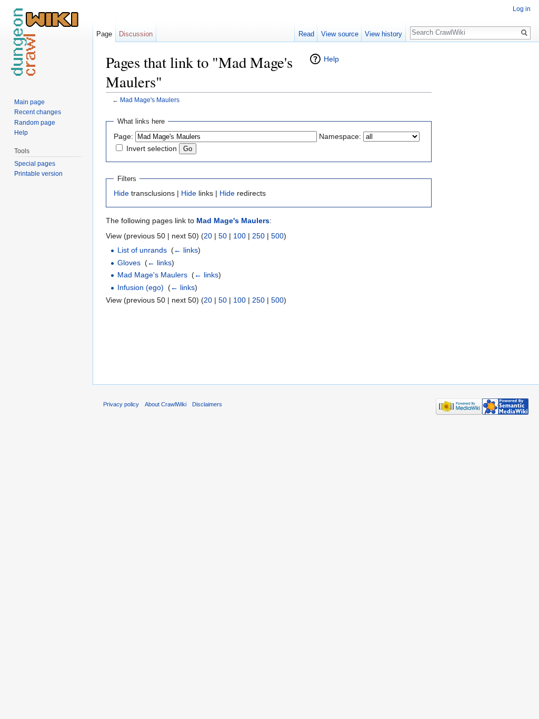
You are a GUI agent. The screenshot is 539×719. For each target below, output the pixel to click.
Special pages (34, 163)
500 (277, 236)
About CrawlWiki (165, 404)
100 (239, 236)
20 (208, 236)
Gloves (129, 262)
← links (186, 250)
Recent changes (37, 112)
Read (306, 34)
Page (104, 34)
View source (339, 34)
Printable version (38, 173)
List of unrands (142, 250)
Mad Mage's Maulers (149, 99)
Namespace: (340, 136)
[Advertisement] (484, 210)
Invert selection (151, 148)
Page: (123, 136)
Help (331, 59)
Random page (34, 122)
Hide (121, 193)
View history (383, 34)
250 (258, 236)
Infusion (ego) (140, 287)
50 (222, 236)
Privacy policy (121, 404)
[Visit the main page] (46, 42)
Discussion (136, 34)
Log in (522, 9)
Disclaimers (207, 404)
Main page (29, 102)
